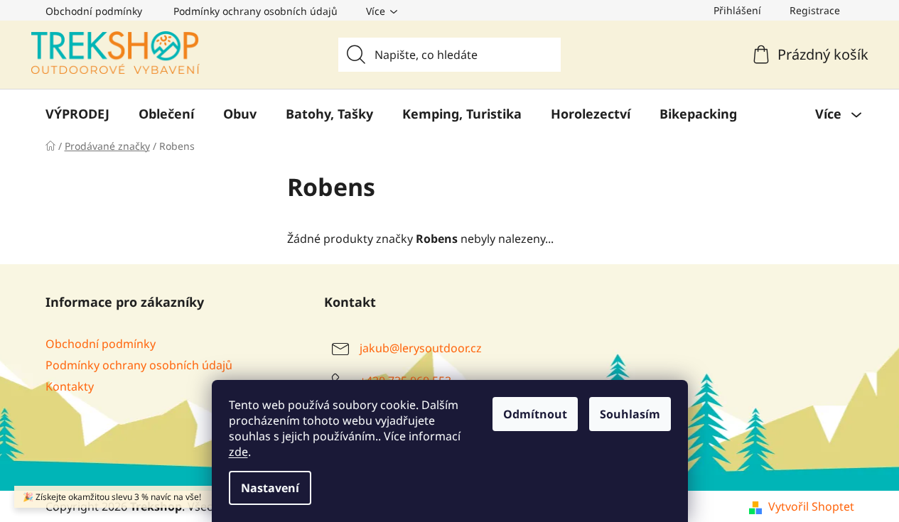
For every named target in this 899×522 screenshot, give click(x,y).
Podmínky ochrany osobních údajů (255, 11)
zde (238, 452)
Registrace (815, 10)
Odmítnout (535, 414)
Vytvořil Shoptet (811, 506)
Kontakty (69, 386)
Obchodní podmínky (93, 11)
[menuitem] (77, 113)
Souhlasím (630, 414)
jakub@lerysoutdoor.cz (421, 348)
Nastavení (270, 488)
